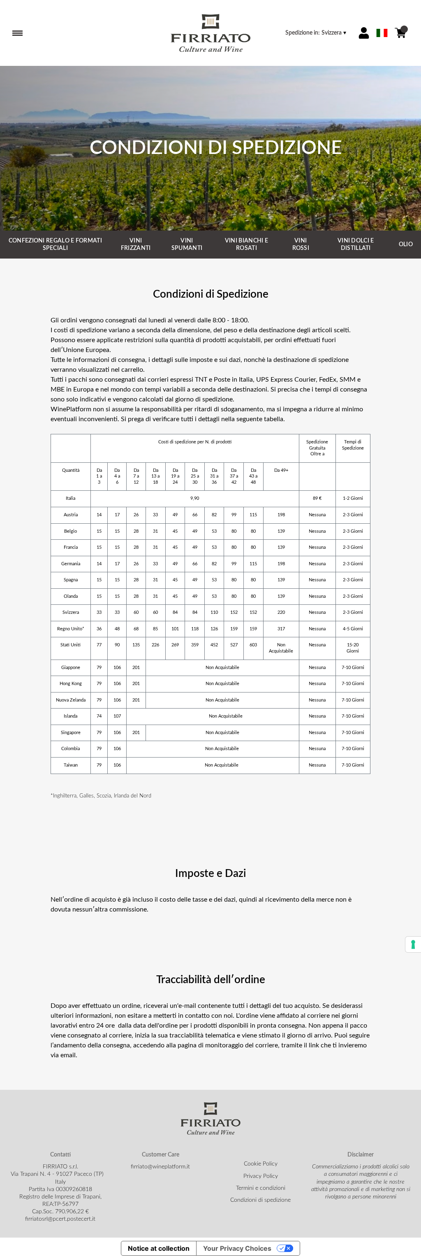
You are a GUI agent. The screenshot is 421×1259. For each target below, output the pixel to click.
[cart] (400, 33)
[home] (210, 33)
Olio (406, 244)
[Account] (364, 33)
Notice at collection (159, 1248)
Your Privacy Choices (237, 1248)
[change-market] (316, 33)
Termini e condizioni (260, 1188)
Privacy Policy (260, 1176)
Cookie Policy (261, 1164)
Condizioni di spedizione (260, 1200)
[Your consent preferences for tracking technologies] (413, 944)
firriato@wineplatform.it (160, 1167)
